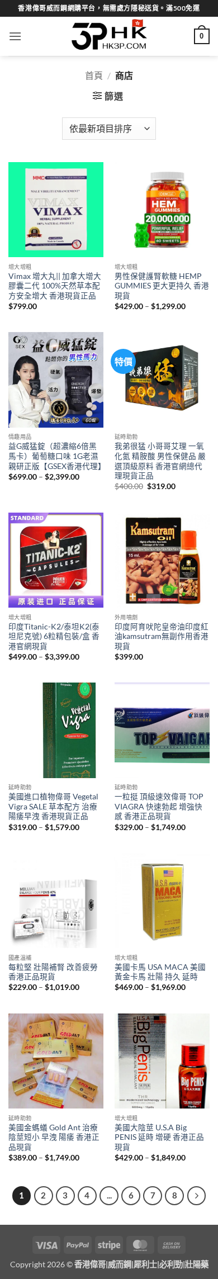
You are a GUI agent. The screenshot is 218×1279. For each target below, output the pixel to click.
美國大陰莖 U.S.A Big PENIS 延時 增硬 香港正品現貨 (159, 1137)
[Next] (196, 1195)
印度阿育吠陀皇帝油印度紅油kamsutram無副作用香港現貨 (161, 636)
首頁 (94, 75)
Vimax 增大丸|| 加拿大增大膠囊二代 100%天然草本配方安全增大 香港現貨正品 (54, 286)
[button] (15, 36)
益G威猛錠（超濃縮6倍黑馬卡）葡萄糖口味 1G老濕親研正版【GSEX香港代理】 (55, 456)
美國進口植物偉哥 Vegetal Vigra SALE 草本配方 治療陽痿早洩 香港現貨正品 (53, 806)
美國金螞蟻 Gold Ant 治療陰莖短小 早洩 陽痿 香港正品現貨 (53, 1137)
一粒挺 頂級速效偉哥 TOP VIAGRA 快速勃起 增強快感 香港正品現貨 (159, 806)
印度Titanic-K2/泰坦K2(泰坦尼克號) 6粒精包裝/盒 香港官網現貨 (53, 636)
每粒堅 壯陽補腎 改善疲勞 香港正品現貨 (53, 972)
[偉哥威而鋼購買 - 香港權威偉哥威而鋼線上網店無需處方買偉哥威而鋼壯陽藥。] (109, 36)
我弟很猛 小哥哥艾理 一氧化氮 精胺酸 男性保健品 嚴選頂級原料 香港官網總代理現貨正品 (160, 461)
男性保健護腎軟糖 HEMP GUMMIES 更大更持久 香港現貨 (162, 286)
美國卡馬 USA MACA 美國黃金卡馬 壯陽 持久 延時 (160, 972)
